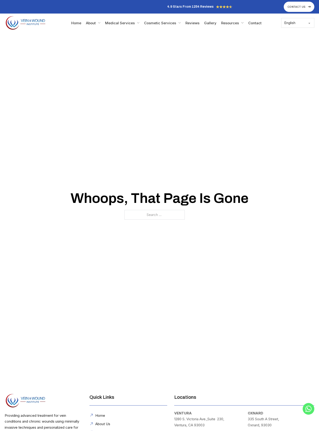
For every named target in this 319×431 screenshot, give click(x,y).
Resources (230, 23)
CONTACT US (296, 6)
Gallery (210, 23)
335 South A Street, (263, 419)
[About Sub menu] (99, 23)
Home (76, 23)
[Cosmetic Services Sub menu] (179, 23)
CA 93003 (196, 425)
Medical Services (120, 23)
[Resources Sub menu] (242, 23)
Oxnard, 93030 (260, 425)
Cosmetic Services (160, 23)
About (91, 23)
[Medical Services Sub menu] (138, 23)
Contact (255, 23)
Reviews (192, 23)
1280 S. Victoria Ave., (190, 419)
